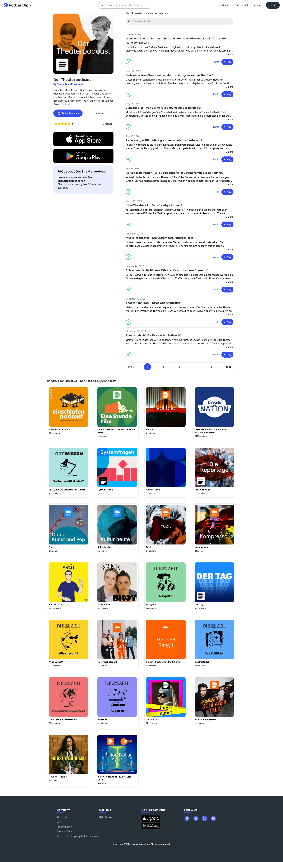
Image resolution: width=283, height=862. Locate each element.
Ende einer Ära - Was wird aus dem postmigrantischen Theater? (169, 75)
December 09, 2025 (136, 331)
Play (229, 61)
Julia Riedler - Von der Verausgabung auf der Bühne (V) (163, 107)
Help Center (105, 817)
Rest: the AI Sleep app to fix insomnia (77, 836)
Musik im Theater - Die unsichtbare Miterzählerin (159, 237)
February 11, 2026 (135, 233)
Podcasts (224, 5)
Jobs (59, 822)
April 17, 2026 (132, 168)
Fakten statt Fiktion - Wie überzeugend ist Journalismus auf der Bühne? (174, 172)
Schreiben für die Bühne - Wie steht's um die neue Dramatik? (167, 270)
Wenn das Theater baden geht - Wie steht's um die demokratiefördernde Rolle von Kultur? (176, 40)
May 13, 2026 (132, 103)
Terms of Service (66, 831)
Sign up (256, 5)
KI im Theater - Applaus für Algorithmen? (154, 205)
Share (101, 113)
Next (228, 366)
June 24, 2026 (133, 71)
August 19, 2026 (134, 34)
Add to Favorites (70, 113)
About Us (62, 817)
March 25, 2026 (134, 201)
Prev (131, 366)
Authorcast (241, 5)
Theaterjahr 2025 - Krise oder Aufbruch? (154, 303)
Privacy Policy (64, 826)
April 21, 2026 (133, 136)
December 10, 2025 (135, 298)
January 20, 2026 (135, 266)
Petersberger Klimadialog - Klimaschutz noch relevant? (164, 140)
